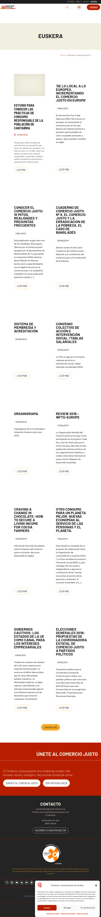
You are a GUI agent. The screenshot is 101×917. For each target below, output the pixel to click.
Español (93, 2)
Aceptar (47, 907)
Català (78, 2)
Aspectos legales (82, 913)
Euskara (70, 2)
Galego (86, 2)
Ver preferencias (88, 907)
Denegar (67, 907)
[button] (96, 885)
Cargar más (50, 727)
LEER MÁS (21, 169)
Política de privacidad (68, 913)
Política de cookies (53, 913)
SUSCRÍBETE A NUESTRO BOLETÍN (50, 830)
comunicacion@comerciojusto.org (54, 812)
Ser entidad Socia (56, 783)
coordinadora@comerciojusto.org (50, 809)
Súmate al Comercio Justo (22, 783)
